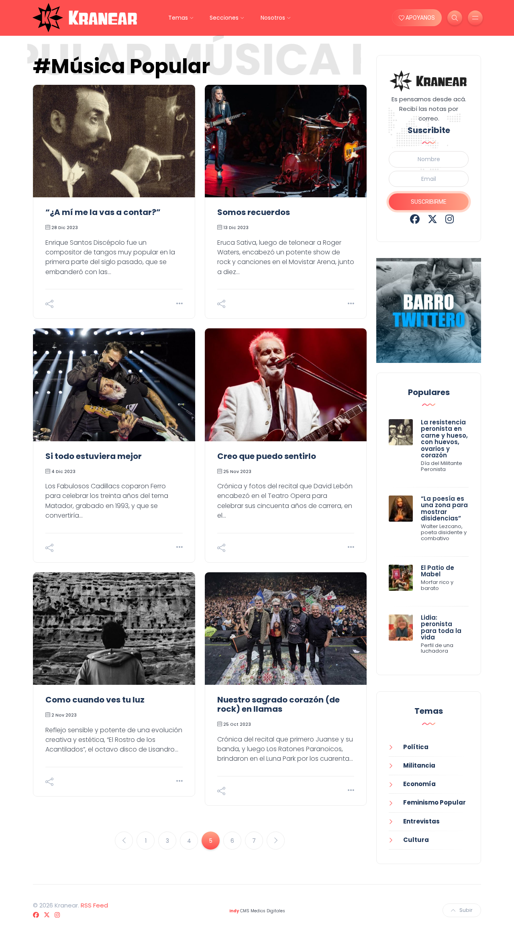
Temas (178, 18)
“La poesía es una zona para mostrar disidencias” (444, 508)
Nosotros (273, 18)
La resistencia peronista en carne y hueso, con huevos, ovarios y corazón (444, 439)
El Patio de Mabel (437, 571)
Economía (419, 784)
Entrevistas (421, 821)
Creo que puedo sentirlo (266, 456)
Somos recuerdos (253, 212)
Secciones (224, 18)
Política (415, 747)
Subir (466, 910)
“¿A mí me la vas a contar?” (103, 212)
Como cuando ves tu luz (95, 699)
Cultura (416, 840)
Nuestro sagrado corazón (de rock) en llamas (278, 704)
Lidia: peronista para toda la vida (441, 627)
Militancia (419, 765)
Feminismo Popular (434, 802)
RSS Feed (94, 905)
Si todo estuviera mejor (93, 456)
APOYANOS (419, 17)
